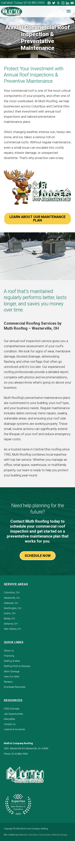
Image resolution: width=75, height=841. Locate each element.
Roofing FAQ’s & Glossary (17, 666)
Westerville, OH (12, 597)
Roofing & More (12, 660)
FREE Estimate (11, 708)
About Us (9, 650)
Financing (9, 655)
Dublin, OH (10, 613)
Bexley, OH (9, 618)
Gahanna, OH (11, 623)
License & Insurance (14, 729)
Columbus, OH (12, 592)
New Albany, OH (12, 628)
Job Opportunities (13, 713)
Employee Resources (15, 686)
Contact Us (10, 724)
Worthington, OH (12, 608)
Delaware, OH (11, 603)
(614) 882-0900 (34, 3)
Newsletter (9, 719)
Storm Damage (11, 671)
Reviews (8, 681)
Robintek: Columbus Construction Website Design (43, 835)
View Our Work (11, 676)
